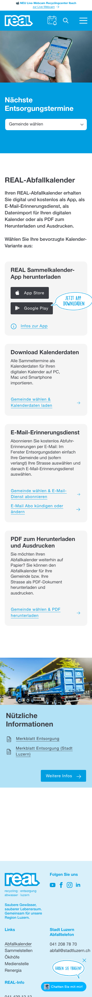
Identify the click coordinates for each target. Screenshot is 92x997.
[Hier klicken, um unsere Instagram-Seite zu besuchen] (69, 885)
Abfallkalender (18, 945)
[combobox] (46, 124)
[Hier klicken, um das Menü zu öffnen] (83, 21)
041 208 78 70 (63, 945)
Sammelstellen (19, 951)
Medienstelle (17, 964)
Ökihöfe (12, 958)
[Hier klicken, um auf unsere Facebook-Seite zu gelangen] (61, 885)
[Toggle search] (66, 21)
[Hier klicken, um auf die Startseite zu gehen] (19, 20)
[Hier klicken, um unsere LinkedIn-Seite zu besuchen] (78, 885)
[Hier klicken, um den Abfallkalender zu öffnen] (52, 20)
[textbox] (46, 125)
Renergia (13, 971)
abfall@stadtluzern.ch (70, 951)
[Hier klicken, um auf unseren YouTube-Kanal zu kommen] (52, 885)
